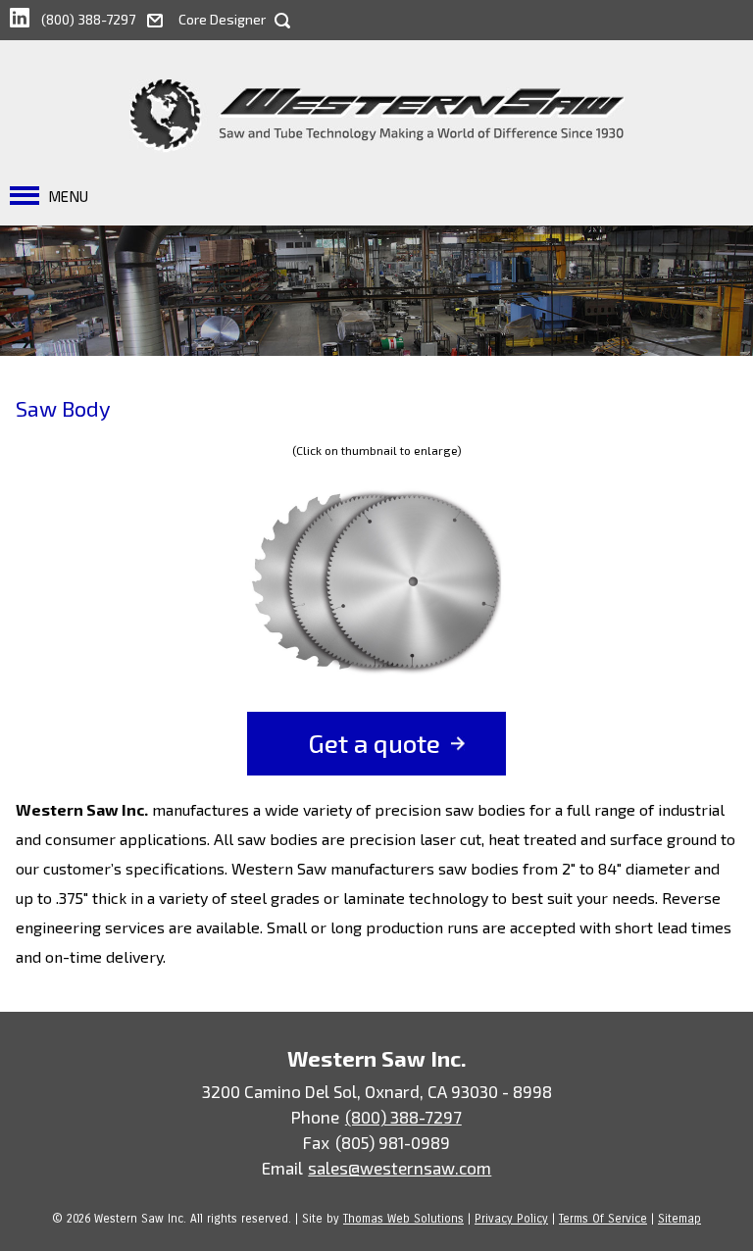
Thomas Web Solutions (403, 1219)
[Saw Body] (376, 584)
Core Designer (222, 19)
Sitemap (679, 1219)
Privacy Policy (511, 1219)
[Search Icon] (282, 20)
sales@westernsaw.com (399, 1167)
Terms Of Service (603, 1219)
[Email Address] (162, 17)
